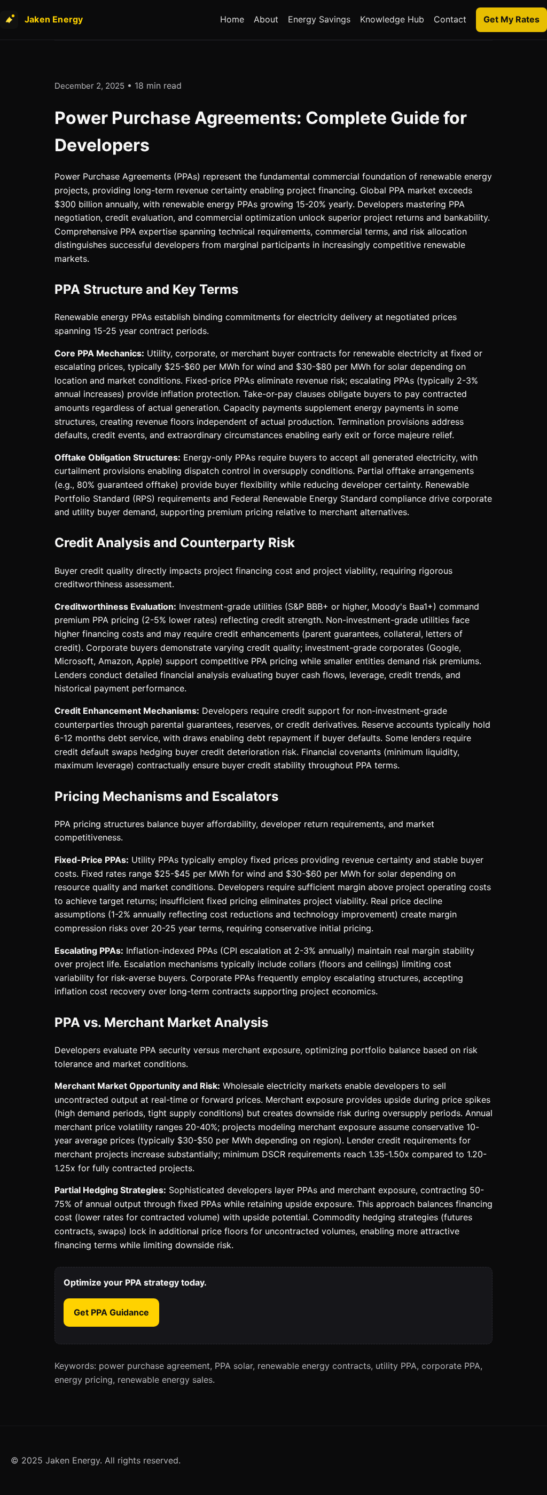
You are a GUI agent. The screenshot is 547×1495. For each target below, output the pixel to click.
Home (232, 19)
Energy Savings (319, 19)
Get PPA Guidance (111, 1312)
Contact (450, 19)
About (266, 19)
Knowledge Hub (392, 19)
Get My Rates (511, 19)
